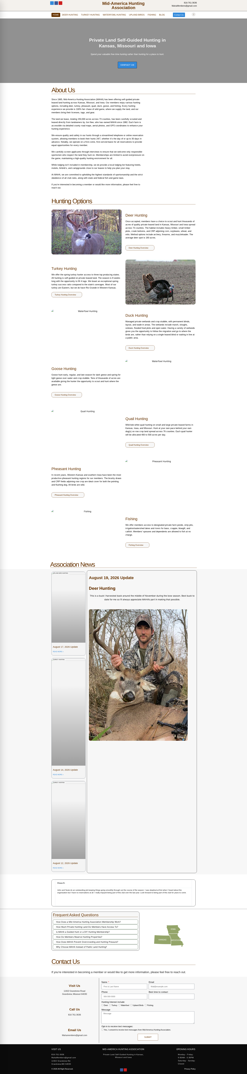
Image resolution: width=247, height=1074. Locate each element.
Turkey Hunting (90, 15)
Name (105, 982)
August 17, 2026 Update (65, 647)
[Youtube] (60, 3)
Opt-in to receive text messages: (117, 1026)
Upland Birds (137, 15)
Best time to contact (158, 992)
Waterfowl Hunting (114, 15)
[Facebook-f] (56, 3)
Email (151, 982)
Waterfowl (125, 1005)
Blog (162, 15)
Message (106, 1010)
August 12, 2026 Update (65, 863)
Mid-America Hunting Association (123, 5)
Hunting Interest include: (113, 1002)
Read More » (58, 652)
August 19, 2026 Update (111, 578)
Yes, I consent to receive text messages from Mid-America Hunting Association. (137, 1030)
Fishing (152, 15)
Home (56, 15)
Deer (106, 1005)
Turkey (114, 1005)
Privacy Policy (190, 1069)
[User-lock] (52, 3)
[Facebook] (121, 1069)
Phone (105, 992)
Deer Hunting (70, 15)
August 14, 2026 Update (65, 770)
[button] (54, 893)
